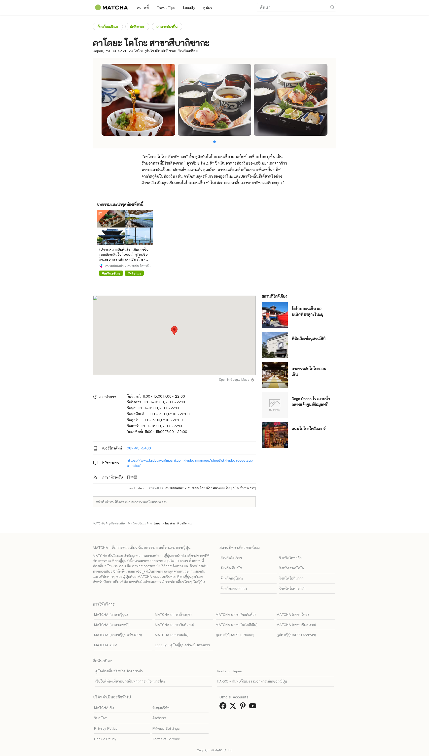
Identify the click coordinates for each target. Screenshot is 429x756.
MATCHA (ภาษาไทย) (293, 614)
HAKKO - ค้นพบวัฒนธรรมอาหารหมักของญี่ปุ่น (252, 681)
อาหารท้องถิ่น (167, 26)
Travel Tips (166, 7)
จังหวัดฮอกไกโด (291, 568)
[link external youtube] (253, 707)
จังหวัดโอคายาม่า (292, 588)
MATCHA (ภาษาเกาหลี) (112, 624)
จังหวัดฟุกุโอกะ (231, 578)
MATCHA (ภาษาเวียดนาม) (296, 624)
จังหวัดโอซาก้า (290, 557)
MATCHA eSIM (105, 645)
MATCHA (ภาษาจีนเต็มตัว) (236, 614)
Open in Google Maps (234, 379)
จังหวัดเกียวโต (231, 568)
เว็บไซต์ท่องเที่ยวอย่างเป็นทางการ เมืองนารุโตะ (130, 681)
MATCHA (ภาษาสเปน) (171, 634)
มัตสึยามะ (137, 26)
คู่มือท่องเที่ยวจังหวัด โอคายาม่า (119, 671)
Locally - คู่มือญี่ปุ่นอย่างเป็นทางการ (182, 645)
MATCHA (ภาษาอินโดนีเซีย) (236, 624)
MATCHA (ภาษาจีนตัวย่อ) (174, 624)
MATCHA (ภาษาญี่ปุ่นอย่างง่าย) (118, 634)
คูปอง (207, 7)
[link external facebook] (223, 707)
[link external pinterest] (243, 707)
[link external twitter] (233, 707)
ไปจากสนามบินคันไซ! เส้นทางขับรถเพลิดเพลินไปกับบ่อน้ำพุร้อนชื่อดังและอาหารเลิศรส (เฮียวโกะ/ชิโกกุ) (123, 257)
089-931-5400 (139, 448)
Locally (189, 7)
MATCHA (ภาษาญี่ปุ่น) (111, 614)
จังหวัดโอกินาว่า (291, 578)
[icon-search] (332, 7)
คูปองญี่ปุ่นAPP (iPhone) (235, 634)
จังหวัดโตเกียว (231, 557)
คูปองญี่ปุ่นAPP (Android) (296, 634)
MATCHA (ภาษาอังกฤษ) (173, 614)
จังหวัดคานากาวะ (233, 588)
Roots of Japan (229, 671)
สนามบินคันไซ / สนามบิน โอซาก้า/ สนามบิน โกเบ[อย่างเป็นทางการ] (127, 265)
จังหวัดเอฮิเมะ (108, 26)
